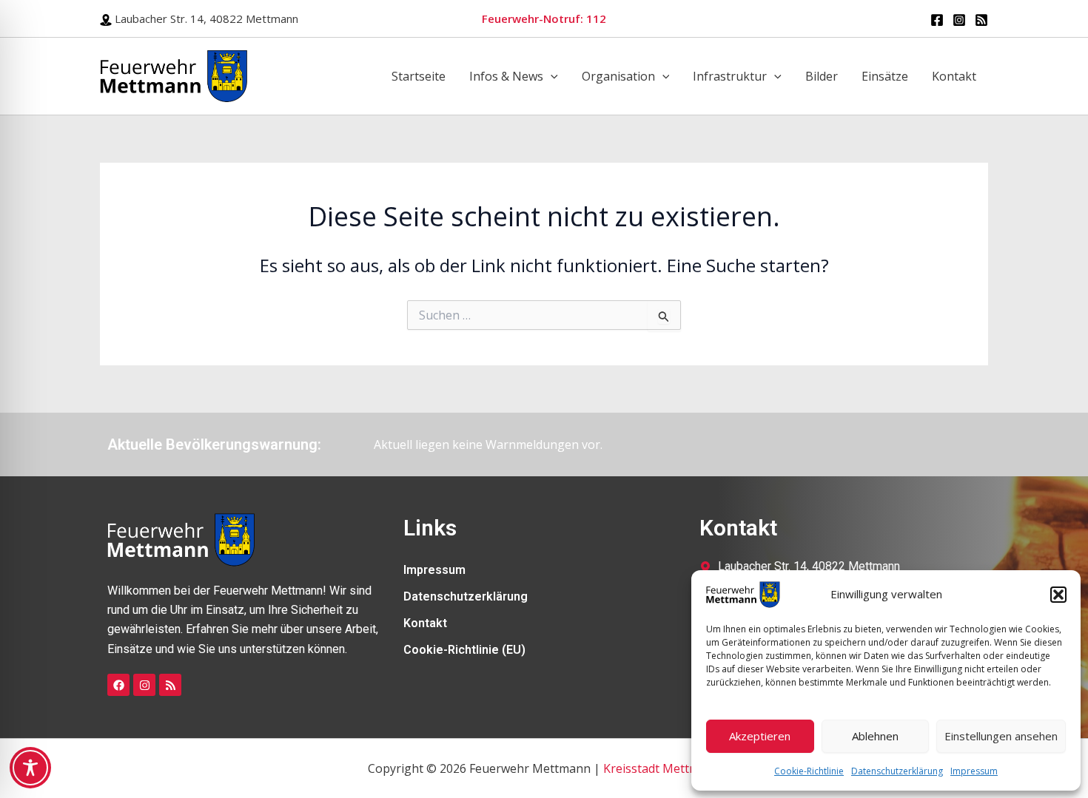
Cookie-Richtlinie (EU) (464, 650)
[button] (1058, 594)
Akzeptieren (759, 735)
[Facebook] (937, 20)
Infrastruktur (730, 76)
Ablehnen (875, 735)
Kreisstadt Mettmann (662, 768)
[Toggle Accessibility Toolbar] (30, 767)
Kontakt (954, 76)
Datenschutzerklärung (897, 771)
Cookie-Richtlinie (809, 771)
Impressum (974, 771)
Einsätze (885, 76)
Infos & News (506, 76)
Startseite (419, 76)
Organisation (618, 76)
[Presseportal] (981, 20)
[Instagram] (959, 20)
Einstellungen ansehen (1001, 735)
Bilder (821, 76)
